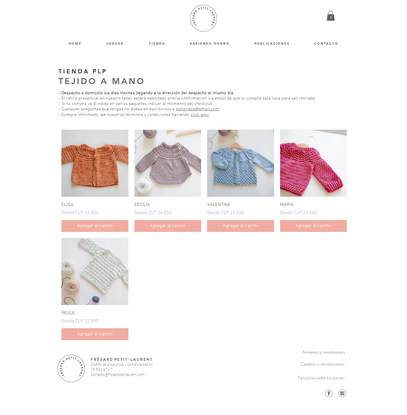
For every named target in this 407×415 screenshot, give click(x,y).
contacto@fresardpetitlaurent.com (118, 375)
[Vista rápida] (94, 163)
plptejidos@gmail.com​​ (197, 109)
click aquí (199, 114)
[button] (331, 16)
